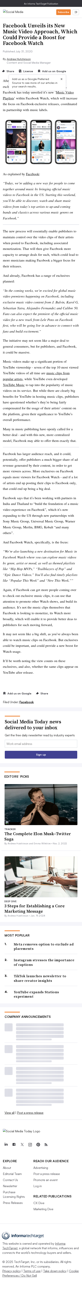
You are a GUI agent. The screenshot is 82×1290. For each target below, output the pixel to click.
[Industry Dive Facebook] (14, 1145)
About (7, 1168)
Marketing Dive (43, 1209)
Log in (37, 1186)
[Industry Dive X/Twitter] (22, 1145)
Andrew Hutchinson (19, 59)
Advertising (40, 1168)
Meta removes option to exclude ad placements (44, 946)
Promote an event (45, 1180)
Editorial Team (12, 1174)
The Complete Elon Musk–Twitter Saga (37, 836)
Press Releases (13, 1203)
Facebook (32, 174)
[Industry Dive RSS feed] (46, 1145)
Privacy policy (11, 1271)
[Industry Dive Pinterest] (38, 1145)
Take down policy (55, 1271)
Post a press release (30, 1113)
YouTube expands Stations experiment (36, 994)
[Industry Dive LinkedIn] (6, 1145)
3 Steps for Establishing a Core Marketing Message (34, 908)
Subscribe (63, 12)
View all (9, 1113)
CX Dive (38, 1203)
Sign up (41, 754)
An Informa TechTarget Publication (41, 3)
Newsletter (10, 1186)
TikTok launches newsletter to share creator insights (40, 978)
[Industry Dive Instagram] (30, 1145)
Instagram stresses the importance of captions (44, 962)
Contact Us (10, 1180)
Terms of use (32, 1271)
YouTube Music (14, 384)
